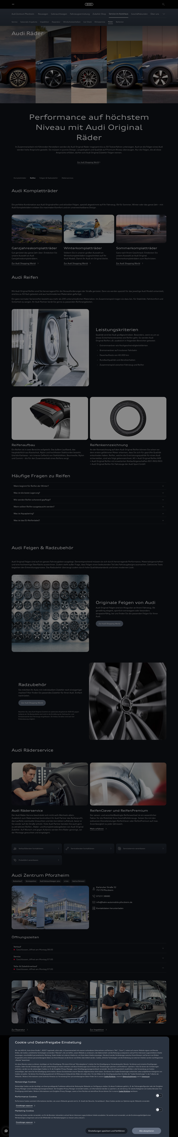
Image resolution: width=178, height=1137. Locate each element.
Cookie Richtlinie (110, 1076)
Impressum (146, 1076)
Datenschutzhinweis (129, 1076)
